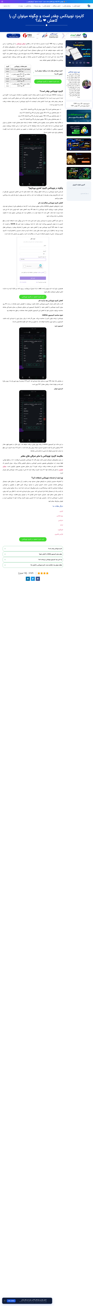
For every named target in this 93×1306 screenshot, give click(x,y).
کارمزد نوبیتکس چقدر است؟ (55, 549)
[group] (79, 193)
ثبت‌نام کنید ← (30, 2)
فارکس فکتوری (59, 534)
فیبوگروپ (60, 530)
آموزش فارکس (76, 6)
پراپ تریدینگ (37, 6)
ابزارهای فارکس (46, 6)
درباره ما (21, 6)
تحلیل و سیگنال (56, 6)
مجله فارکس (28, 6)
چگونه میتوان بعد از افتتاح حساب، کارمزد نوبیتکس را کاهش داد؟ (46, 565)
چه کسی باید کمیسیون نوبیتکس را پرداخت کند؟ (50, 560)
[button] (38, 579)
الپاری (61, 511)
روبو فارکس (60, 516)
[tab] (33, 548)
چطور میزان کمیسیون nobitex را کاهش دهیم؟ (50, 554)
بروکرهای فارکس (67, 6)
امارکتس (60, 520)
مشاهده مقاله (11, 1301)
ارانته (61, 525)
